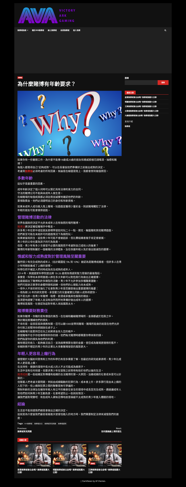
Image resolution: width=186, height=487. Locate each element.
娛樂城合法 (38, 423)
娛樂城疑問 (62, 423)
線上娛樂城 (52, 30)
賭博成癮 (22, 374)
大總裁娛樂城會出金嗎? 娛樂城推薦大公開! (142, 115)
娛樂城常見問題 (50, 423)
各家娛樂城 (64, 30)
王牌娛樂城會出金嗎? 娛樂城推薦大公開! (105, 455)
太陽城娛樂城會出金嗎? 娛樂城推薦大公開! (142, 111)
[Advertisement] (93, 54)
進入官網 (76, 30)
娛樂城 (20, 78)
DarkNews (87, 481)
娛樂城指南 (21, 30)
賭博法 (21, 226)
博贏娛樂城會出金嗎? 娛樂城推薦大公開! (69, 455)
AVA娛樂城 (28, 423)
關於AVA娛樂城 (38, 30)
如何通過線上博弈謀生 (111, 430)
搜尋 (127, 78)
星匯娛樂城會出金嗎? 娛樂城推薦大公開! (34, 455)
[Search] (165, 30)
